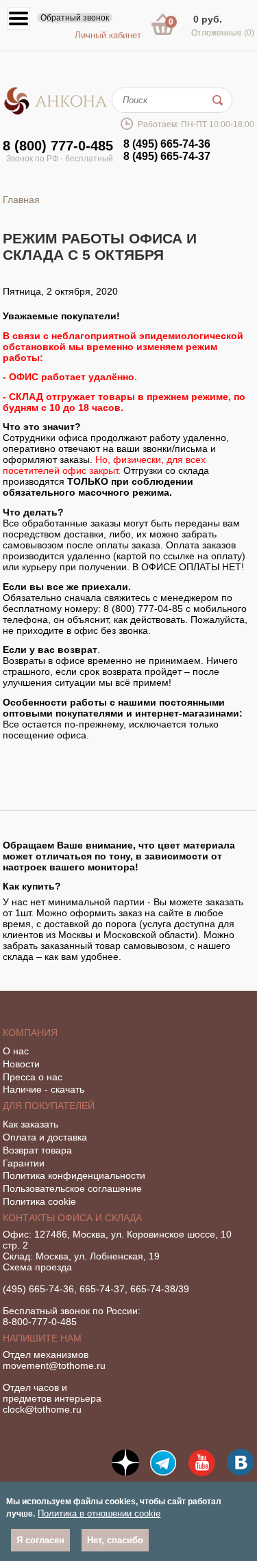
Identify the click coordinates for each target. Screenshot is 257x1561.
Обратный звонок (74, 18)
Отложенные (222, 33)
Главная (21, 199)
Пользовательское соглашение (72, 1188)
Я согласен (40, 1540)
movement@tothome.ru (54, 1365)
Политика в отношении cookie (99, 1513)
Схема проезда (37, 1267)
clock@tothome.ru (42, 1409)
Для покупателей (49, 1105)
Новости (21, 1063)
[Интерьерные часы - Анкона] (55, 112)
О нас (16, 1050)
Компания (30, 1032)
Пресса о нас (32, 1076)
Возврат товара (37, 1150)
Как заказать (30, 1124)
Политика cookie (39, 1201)
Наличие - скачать (43, 1089)
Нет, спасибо (115, 1540)
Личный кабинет (108, 35)
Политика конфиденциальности (74, 1175)
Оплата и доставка (45, 1137)
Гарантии (24, 1163)
